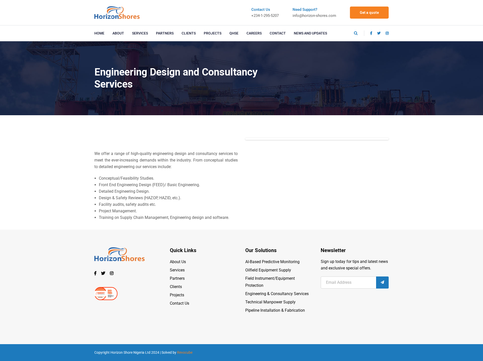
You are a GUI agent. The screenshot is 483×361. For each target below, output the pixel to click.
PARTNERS (165, 33)
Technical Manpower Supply (270, 302)
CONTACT (278, 33)
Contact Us (179, 303)
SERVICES (140, 33)
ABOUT (118, 33)
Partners (177, 278)
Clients (176, 286)
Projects (177, 295)
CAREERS (254, 33)
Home (99, 33)
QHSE (233, 33)
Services (177, 270)
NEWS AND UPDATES (310, 33)
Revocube (184, 352)
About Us (178, 261)
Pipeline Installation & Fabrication (275, 310)
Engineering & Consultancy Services (277, 293)
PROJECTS (212, 33)
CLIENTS (189, 33)
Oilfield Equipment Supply (268, 270)
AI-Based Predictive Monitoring (272, 261)
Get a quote (369, 13)
